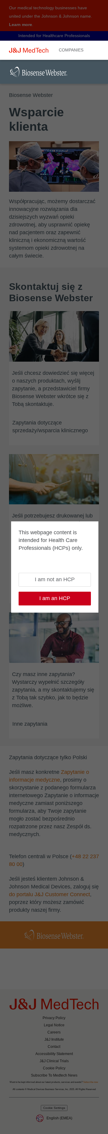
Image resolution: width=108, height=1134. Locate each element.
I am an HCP (54, 598)
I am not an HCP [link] (55, 579)
